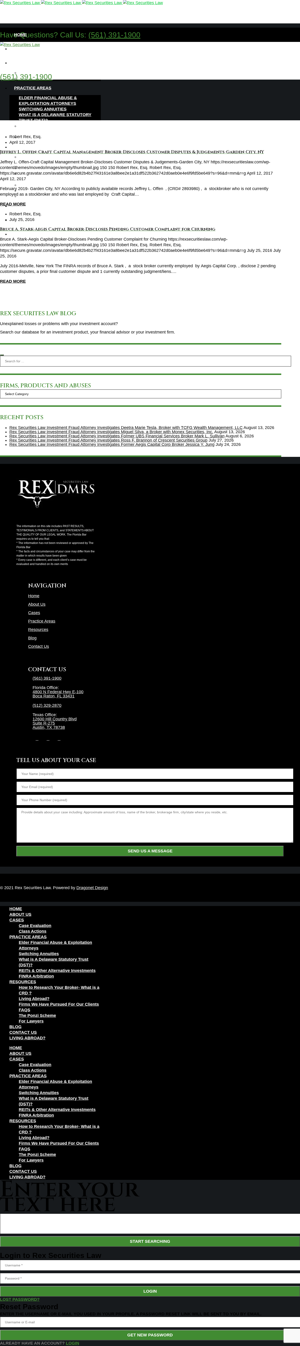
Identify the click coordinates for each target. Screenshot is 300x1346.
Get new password (150, 1335)
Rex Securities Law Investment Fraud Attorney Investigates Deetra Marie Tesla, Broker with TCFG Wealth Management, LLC (126, 427)
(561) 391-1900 (114, 35)
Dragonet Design (92, 887)
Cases (34, 612)
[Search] (2, 355)
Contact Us (38, 646)
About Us (36, 604)
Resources (38, 629)
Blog (32, 638)
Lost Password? (20, 1299)
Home (33, 596)
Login (150, 1291)
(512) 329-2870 (47, 705)
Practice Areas (41, 621)
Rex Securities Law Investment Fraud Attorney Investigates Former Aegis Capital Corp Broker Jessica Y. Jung (111, 444)
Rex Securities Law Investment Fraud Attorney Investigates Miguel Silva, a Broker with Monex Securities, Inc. (111, 431)
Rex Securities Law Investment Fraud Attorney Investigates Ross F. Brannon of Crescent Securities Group (108, 440)
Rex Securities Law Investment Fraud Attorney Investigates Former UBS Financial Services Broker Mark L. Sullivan (117, 436)
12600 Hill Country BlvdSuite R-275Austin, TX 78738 (55, 723)
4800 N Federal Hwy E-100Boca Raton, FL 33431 (58, 694)
